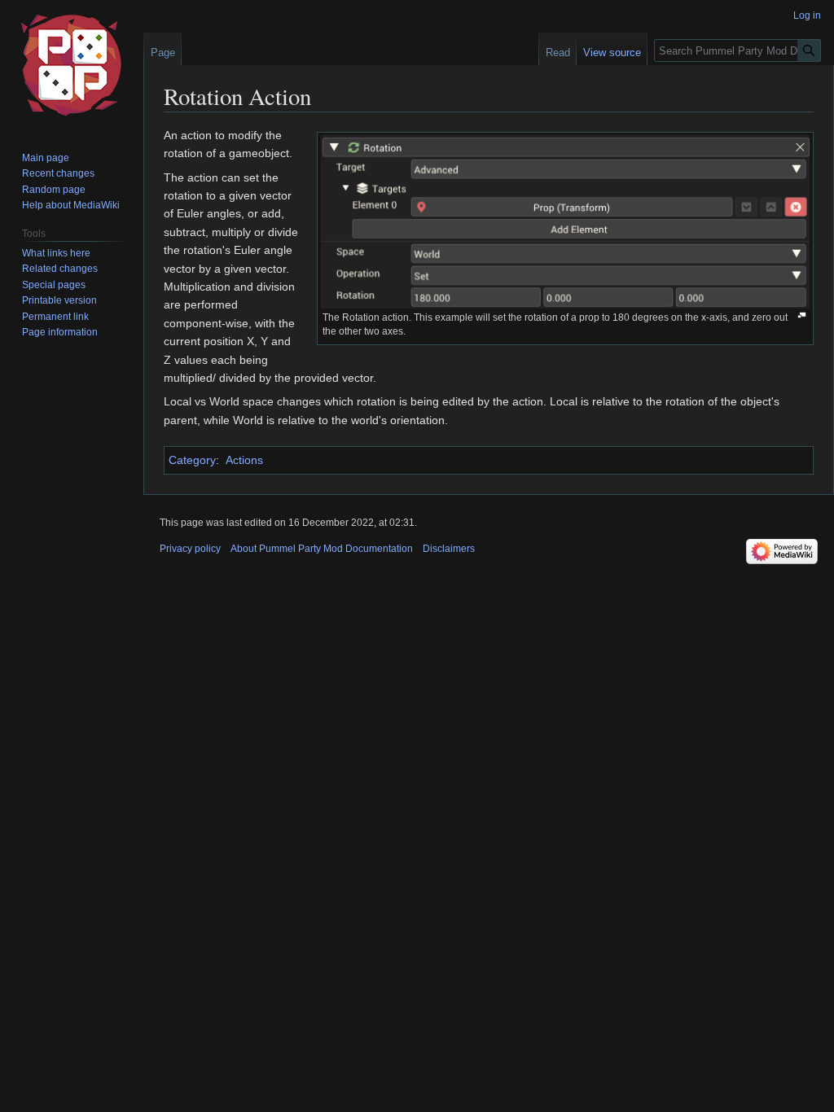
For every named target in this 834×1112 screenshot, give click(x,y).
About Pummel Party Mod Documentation (321, 548)
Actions (244, 459)
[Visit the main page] (72, 65)
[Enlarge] (802, 315)
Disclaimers (449, 548)
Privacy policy (190, 548)
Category (192, 459)
